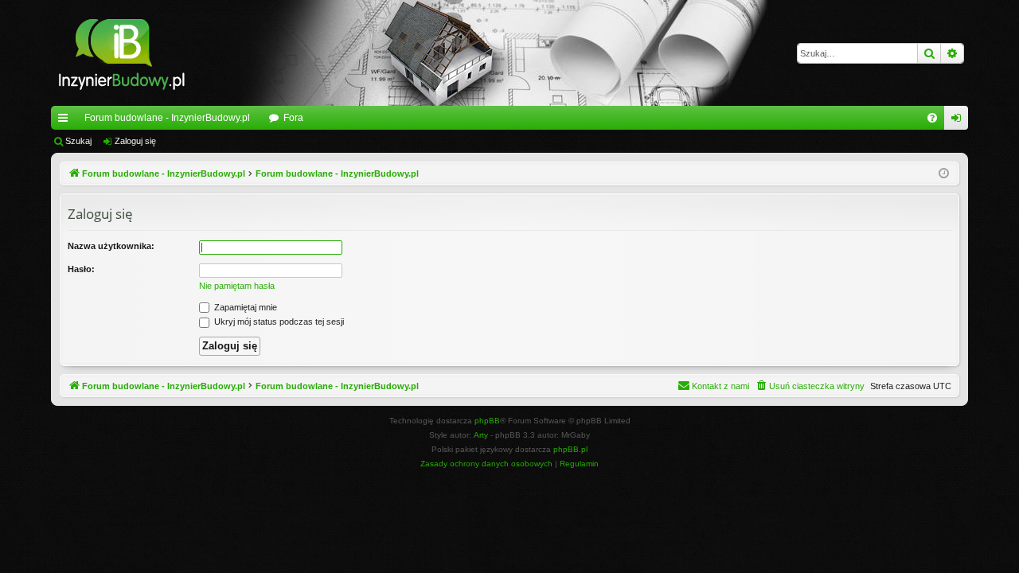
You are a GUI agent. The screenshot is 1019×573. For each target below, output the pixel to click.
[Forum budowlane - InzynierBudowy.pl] (121, 53)
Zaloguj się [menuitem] (959, 121)
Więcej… (66, 121)
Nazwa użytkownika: (111, 246)
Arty (481, 435)
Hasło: (81, 269)
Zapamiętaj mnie (244, 307)
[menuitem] (932, 118)
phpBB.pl (570, 449)
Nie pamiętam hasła (237, 285)
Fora (293, 117)
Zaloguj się (135, 141)
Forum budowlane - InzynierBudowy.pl (167, 117)
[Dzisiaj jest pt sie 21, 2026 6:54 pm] (944, 174)
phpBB (487, 420)
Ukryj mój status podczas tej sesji (278, 321)
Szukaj (78, 141)
